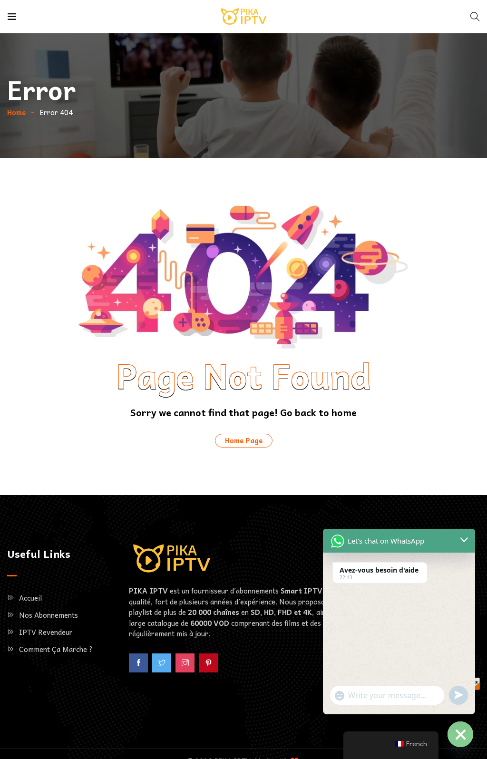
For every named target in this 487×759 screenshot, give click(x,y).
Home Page (244, 440)
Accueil (30, 597)
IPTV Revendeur (46, 632)
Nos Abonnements (48, 615)
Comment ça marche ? (56, 649)
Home (16, 112)
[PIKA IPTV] (243, 16)
